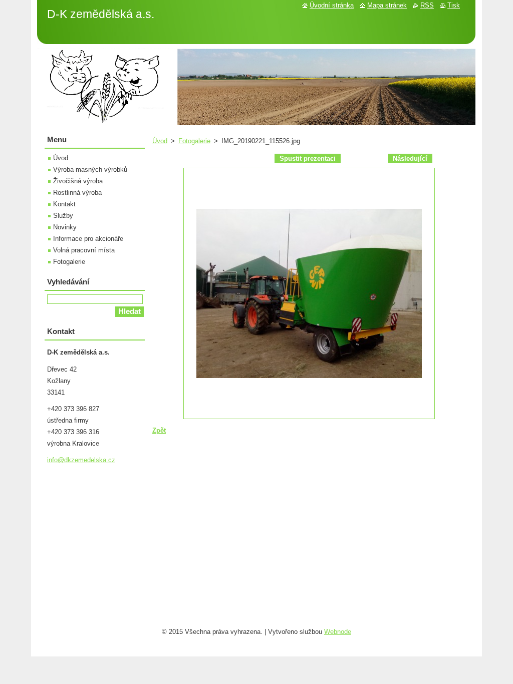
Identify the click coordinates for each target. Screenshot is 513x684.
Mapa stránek (387, 5)
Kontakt (64, 204)
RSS (427, 5)
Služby (63, 215)
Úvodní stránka (332, 5)
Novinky (65, 227)
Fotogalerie (194, 141)
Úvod (159, 141)
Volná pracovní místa (84, 250)
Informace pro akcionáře (88, 238)
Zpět (159, 430)
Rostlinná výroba (77, 192)
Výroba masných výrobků (90, 169)
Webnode (337, 631)
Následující (410, 158)
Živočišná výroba (78, 181)
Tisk (453, 5)
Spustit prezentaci (308, 158)
